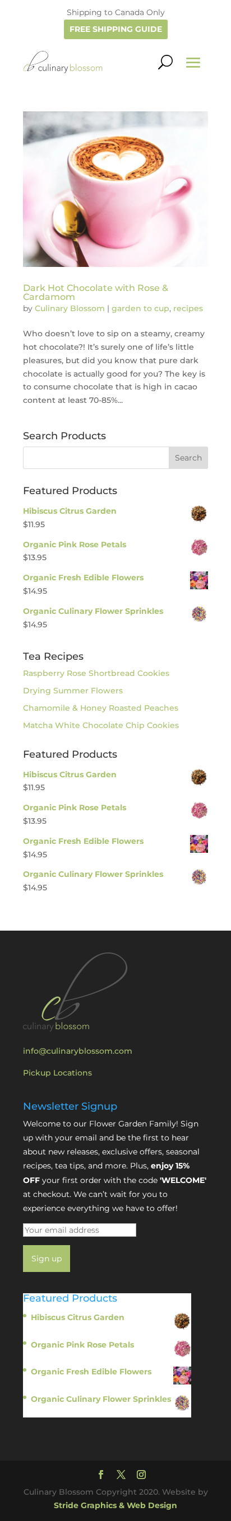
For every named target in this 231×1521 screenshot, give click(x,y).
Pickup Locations (57, 1073)
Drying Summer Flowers (73, 691)
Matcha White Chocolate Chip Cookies (101, 725)
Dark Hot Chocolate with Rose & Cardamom (95, 292)
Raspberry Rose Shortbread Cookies (96, 673)
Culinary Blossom (70, 308)
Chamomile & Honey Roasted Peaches (100, 708)
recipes (188, 308)
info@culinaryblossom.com (77, 1051)
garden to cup (140, 308)
